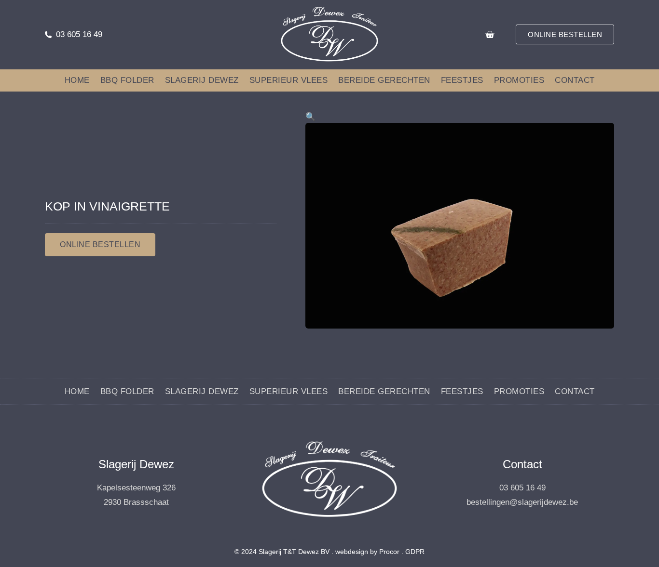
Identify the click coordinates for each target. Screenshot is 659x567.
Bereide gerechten (384, 80)
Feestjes (462, 80)
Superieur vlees (288, 80)
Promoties (519, 80)
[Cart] (489, 34)
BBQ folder (127, 80)
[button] (310, 116)
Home (77, 80)
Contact (575, 80)
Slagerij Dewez (202, 80)
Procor (389, 551)
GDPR (415, 551)
